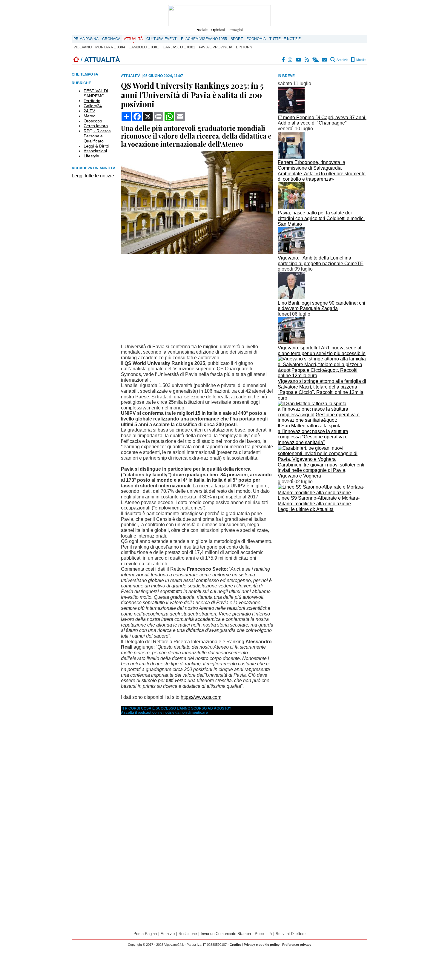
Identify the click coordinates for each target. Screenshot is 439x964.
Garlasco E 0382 (179, 47)
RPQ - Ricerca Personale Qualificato (97, 135)
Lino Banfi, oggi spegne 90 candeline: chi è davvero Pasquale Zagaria (321, 305)
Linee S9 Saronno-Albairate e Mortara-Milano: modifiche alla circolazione (319, 500)
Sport (237, 39)
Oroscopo (93, 121)
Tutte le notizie (285, 39)
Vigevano (82, 47)
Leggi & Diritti (96, 146)
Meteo (90, 115)
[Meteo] (315, 60)
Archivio (342, 60)
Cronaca (111, 39)
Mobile (360, 60)
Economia (256, 39)
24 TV (89, 110)
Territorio (92, 100)
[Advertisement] (322, 555)
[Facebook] (283, 60)
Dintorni (244, 47)
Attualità (133, 39)
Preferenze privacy (296, 944)
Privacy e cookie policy (262, 944)
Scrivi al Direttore (291, 933)
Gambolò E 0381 (144, 47)
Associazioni (95, 150)
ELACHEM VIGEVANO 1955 (204, 39)
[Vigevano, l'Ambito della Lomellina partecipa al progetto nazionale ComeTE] (291, 252)
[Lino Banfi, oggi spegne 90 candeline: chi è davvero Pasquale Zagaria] (291, 297)
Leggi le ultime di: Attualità (306, 509)
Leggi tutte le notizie (93, 175)
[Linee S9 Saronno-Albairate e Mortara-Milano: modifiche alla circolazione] (322, 492)
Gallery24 (93, 105)
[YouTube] (299, 60)
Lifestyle (91, 155)
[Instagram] (290, 60)
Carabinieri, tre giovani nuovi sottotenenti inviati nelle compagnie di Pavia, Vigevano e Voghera (321, 470)
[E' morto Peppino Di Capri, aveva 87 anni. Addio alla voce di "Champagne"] (291, 111)
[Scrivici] (325, 60)
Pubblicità (263, 933)
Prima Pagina (86, 39)
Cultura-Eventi (161, 39)
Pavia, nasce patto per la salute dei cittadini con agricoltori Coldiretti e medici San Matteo (321, 218)
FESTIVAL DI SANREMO (96, 93)
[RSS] (307, 60)
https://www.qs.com (201, 697)
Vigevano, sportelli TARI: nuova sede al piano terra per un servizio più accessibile (322, 350)
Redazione (188, 933)
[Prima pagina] (76, 59)
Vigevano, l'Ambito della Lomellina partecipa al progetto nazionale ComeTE (320, 260)
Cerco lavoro (96, 125)
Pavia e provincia (215, 47)
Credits (235, 944)
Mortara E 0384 (110, 47)
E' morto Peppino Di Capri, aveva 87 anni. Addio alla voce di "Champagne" (322, 120)
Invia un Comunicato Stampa (226, 933)
